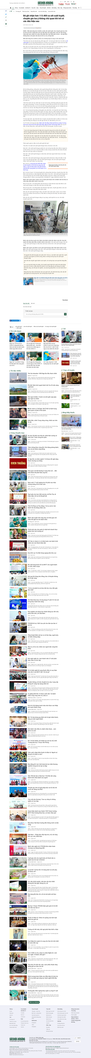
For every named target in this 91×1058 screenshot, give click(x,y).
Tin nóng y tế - (31, 521)
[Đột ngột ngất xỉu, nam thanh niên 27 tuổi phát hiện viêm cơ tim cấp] (18, 663)
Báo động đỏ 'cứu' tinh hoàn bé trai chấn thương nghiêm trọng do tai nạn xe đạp (43, 765)
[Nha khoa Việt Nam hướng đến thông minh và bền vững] (18, 827)
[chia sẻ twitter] (6, 14)
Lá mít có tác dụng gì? (74, 403)
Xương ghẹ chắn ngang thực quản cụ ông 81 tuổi (43, 991)
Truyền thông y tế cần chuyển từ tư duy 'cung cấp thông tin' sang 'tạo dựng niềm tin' (43, 683)
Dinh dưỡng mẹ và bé (61, 1011)
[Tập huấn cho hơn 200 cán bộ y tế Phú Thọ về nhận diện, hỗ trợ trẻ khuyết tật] (18, 498)
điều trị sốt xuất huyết (38, 326)
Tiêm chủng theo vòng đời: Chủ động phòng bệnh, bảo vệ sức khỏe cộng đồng (43, 448)
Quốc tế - (30, 375)
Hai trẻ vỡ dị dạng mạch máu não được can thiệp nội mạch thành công (43, 706)
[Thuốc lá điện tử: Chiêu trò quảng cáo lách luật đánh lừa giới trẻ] (18, 922)
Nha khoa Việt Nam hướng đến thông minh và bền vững (43, 823)
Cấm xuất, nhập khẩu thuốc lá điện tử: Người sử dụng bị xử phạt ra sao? (42, 753)
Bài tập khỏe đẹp (49, 1031)
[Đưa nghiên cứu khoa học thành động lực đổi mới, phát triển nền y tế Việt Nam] (18, 616)
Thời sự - (30, 412)
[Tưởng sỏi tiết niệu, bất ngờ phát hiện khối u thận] (18, 934)
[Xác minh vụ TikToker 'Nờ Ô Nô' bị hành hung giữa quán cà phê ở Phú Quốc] (18, 413)
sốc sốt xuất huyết (28, 326)
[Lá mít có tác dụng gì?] (65, 405)
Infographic (34, 1026)
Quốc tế (11, 1015)
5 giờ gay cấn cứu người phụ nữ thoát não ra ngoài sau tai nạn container (41, 859)
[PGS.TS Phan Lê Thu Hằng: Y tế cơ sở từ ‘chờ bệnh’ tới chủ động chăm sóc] (18, 510)
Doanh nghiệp (74, 1014)
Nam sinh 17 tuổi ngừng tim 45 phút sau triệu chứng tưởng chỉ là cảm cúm (42, 483)
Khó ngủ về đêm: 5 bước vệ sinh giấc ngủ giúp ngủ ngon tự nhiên (42, 397)
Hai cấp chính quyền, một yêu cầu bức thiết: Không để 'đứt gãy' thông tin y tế (41, 882)
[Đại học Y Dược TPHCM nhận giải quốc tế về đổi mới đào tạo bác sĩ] (18, 910)
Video (33, 1024)
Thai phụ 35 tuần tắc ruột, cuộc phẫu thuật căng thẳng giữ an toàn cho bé (42, 965)
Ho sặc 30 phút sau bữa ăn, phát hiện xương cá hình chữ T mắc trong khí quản (42, 436)
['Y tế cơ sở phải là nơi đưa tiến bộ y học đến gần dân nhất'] (18, 592)
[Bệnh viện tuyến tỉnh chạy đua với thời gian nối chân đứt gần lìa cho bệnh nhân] (18, 522)
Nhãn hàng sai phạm (75, 1012)
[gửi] (65, 314)
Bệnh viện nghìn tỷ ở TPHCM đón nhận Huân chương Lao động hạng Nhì (41, 847)
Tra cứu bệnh (21, 7)
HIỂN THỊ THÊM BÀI (34, 1002)
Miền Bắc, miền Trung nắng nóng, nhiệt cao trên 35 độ (42, 421)
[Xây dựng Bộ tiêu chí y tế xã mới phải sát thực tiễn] (18, 898)
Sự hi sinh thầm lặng (42, 11)
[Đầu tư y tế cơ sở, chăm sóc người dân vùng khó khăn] (18, 651)
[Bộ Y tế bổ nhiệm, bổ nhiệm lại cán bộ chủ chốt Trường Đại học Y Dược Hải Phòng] (18, 745)
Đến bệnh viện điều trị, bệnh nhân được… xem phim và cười (42, 729)
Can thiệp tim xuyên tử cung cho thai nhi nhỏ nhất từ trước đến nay (43, 942)
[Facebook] (76, 1038)
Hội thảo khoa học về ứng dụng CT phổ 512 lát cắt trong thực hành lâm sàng (43, 600)
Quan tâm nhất (26, 303)
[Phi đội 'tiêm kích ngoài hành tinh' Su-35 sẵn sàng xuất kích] (18, 389)
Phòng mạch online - (32, 400)
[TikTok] (60, 1)
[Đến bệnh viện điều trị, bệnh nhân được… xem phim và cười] (18, 733)
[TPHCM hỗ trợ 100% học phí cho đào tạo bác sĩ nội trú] (18, 627)
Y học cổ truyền (43, 7)
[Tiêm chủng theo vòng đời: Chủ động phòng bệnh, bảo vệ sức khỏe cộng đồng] (18, 451)
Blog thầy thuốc (34, 11)
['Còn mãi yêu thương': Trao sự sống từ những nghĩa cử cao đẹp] (18, 804)
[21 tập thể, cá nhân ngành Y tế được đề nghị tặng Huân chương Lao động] (18, 463)
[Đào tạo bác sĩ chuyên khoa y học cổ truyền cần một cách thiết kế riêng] (71, 420)
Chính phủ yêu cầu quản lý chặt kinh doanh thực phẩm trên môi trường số (42, 530)
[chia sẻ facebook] (6, 11)
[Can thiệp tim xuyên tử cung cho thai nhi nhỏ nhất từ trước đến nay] (18, 945)
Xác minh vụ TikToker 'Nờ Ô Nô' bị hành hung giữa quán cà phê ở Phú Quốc (42, 409)
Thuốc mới (23, 1025)
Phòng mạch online (67, 7)
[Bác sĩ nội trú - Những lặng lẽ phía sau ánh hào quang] (65, 439)
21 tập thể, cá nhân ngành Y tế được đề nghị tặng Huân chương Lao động (43, 460)
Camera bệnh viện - (32, 709)
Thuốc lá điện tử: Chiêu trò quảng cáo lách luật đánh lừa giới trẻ (42, 918)
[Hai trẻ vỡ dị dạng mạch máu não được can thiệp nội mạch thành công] (18, 710)
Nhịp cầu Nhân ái (74, 1017)
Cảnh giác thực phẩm (61, 1017)
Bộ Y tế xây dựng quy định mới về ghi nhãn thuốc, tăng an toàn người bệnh (43, 718)
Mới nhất (33, 303)
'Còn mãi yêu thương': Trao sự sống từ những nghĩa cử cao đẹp (42, 800)
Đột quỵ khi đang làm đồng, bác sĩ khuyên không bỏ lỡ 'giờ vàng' (43, 577)
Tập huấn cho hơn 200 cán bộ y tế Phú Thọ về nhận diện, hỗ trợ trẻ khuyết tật (42, 495)
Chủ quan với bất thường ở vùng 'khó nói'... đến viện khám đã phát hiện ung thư (42, 471)
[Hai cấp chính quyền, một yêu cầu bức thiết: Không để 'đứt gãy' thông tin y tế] (18, 886)
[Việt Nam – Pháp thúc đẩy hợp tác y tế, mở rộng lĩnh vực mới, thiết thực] (18, 839)
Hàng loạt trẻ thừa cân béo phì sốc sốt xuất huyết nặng (57, 165)
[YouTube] (65, 1)
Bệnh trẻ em (48, 1019)
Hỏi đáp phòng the (60, 1023)
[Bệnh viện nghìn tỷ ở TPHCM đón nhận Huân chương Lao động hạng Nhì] (18, 850)
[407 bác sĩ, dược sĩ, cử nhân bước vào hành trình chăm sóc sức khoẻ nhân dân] (18, 545)
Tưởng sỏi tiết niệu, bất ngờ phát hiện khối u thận (43, 929)
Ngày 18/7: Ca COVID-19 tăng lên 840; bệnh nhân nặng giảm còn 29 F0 (50, 277)
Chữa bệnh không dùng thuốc (36, 1018)
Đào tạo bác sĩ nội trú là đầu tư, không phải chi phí (75, 445)
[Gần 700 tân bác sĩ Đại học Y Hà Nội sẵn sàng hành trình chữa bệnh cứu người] (18, 780)
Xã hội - (29, 424)
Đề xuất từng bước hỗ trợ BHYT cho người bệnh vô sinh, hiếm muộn (42, 565)
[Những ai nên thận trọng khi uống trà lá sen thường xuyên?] (71, 378)
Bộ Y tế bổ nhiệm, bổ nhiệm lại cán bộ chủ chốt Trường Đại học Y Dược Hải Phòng (42, 741)
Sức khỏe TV (27, 7)
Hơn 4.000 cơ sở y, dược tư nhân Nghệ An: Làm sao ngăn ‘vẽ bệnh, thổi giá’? (42, 953)
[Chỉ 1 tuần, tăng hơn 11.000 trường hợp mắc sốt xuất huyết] (51, 356)
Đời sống (73, 1022)
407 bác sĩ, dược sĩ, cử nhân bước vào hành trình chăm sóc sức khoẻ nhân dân (43, 542)
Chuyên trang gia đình (75, 1020)
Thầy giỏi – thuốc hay (36, 1011)
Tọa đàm (22, 1012)
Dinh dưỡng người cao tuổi (62, 1013)
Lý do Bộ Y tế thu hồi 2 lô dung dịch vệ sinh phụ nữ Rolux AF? (42, 870)
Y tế (13, 7)
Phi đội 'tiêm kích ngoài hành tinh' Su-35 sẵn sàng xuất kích (43, 386)
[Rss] (79, 1038)
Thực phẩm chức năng (61, 1019)
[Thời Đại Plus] (73, 4)
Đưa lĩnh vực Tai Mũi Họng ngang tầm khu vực (42, 553)
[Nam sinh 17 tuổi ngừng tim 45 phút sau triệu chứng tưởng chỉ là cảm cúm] (18, 487)
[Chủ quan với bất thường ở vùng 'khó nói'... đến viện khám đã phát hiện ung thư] (18, 475)
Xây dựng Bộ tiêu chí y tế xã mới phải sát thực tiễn (42, 895)
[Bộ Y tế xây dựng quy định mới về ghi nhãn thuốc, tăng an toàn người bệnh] (18, 721)
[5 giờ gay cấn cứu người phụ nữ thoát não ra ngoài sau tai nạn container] (18, 862)
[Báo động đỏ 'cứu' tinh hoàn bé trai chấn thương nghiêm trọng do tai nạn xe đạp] (18, 768)
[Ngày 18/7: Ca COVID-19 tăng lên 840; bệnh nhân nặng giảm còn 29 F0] (17, 356)
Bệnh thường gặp (49, 1013)
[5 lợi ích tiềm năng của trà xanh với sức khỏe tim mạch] (65, 396)
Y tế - (29, 439)
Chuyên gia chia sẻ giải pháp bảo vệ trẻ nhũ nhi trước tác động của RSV (42, 788)
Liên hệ (77, 1041)
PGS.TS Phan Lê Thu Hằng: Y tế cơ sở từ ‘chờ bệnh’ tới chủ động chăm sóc (42, 507)
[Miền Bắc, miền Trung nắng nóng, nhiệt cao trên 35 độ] (18, 425)
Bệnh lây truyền (60, 1027)
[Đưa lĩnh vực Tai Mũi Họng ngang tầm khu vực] (18, 557)
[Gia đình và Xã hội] (61, 4)
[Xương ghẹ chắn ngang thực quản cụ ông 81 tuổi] (18, 995)
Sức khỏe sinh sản (61, 1025)
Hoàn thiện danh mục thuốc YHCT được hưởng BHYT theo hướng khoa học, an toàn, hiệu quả (42, 812)
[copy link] (6, 17)
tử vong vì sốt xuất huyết (50, 326)
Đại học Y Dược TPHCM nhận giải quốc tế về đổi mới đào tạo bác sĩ (43, 906)
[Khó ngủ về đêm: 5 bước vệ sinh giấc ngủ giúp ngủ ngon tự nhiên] (18, 401)
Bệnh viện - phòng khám (36, 1013)
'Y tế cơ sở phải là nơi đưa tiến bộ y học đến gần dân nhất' (42, 589)
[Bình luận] (6, 24)
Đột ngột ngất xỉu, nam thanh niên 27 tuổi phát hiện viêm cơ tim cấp (42, 659)
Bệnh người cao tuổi (50, 1011)
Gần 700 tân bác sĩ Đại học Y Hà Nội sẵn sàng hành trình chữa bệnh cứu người (42, 776)
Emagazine (34, 1022)
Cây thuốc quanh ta (35, 1015)
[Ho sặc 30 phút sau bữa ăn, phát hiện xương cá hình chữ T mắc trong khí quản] (18, 440)
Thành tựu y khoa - (32, 697)
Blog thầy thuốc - (65, 431)
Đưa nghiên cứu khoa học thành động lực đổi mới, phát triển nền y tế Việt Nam (43, 612)
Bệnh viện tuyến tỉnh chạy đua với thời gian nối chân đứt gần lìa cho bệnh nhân (42, 518)
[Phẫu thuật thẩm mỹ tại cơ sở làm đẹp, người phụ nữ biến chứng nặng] (18, 639)
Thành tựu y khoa (25, 11)
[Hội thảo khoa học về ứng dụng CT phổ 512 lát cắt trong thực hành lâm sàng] (18, 604)
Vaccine (22, 1027)
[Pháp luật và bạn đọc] (67, 4)
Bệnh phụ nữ (48, 1015)
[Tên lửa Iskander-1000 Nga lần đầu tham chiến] (18, 378)
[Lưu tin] (6, 20)
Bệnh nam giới (49, 1017)
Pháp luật (11, 1013)
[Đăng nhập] (73, 1)
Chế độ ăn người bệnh (61, 1015)
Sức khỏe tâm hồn (49, 1021)
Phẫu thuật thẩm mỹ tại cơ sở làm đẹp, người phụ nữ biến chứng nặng (43, 636)
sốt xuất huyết (18, 326)
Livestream (23, 1016)
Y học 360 (33, 7)
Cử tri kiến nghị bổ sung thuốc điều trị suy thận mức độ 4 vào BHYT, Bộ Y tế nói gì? (42, 671)
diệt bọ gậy (19, 328)
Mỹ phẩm (48, 1027)
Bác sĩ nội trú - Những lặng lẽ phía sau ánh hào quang (75, 438)
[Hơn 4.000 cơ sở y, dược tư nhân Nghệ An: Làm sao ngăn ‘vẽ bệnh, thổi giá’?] (18, 957)
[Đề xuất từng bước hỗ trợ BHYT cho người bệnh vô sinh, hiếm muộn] (18, 569)
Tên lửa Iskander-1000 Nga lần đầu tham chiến (42, 373)
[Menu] (78, 7)
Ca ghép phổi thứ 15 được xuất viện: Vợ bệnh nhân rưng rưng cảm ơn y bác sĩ (42, 694)
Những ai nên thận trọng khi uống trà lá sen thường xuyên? (70, 386)
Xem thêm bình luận (27, 306)
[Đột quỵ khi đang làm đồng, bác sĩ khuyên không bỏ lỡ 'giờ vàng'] (18, 581)
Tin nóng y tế (18, 11)
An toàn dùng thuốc (24, 1021)
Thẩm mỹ (48, 1029)
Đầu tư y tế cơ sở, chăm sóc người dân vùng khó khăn (43, 647)
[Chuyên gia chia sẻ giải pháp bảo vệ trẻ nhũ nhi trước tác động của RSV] (18, 792)
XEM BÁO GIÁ (57, 1046)
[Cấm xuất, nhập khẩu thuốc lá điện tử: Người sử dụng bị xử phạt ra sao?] (18, 757)
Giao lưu (22, 1014)
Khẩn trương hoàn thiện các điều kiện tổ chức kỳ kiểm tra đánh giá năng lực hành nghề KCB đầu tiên (43, 978)
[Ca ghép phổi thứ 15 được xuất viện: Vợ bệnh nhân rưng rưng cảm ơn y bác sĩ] (18, 698)
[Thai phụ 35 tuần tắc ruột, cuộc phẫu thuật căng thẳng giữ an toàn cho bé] (18, 969)
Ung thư (47, 1023)
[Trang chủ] (11, 8)
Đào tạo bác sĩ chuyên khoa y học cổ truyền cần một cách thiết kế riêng (71, 428)
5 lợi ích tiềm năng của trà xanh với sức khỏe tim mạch (75, 396)
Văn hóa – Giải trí (74, 1018)
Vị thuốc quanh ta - (65, 388)
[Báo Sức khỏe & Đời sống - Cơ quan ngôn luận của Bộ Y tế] (45, 3)
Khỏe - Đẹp (60, 7)
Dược (37, 7)
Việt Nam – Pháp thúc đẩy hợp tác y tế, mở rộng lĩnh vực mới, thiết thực (42, 835)
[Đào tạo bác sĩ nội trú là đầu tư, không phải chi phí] (65, 446)
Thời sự (16, 7)
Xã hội (11, 1011)
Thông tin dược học (24, 1023)
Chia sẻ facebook (15, 320)
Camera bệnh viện (51, 11)
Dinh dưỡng (54, 7)
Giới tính (49, 7)
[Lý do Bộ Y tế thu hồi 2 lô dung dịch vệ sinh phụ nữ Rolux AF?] (18, 874)
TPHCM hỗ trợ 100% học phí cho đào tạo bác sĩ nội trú (42, 624)
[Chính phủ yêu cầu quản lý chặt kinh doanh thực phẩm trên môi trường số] (18, 534)
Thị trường (74, 7)
